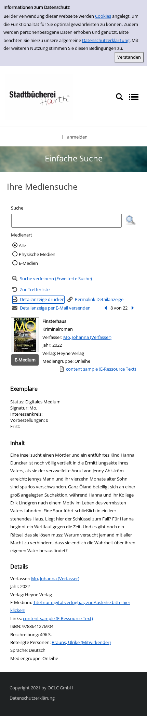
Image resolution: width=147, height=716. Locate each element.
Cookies (103, 16)
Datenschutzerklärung (32, 698)
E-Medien (28, 263)
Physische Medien (37, 254)
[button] (130, 220)
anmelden (77, 137)
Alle (22, 245)
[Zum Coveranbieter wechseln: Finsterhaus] (25, 334)
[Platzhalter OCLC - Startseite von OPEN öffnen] (39, 97)
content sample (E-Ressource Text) (58, 618)
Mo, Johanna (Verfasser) (87, 337)
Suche (17, 208)
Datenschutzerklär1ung (106, 40)
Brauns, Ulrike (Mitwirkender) (81, 642)
